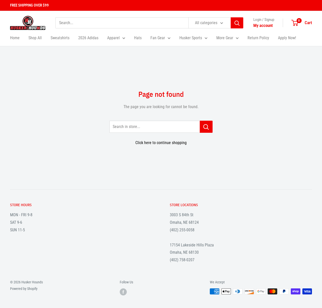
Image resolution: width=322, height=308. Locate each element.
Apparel (113, 37)
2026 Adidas (88, 37)
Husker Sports (190, 37)
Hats (138, 37)
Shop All (35, 37)
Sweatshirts (60, 37)
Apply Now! (287, 37)
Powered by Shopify (23, 289)
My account (263, 25)
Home (15, 37)
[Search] (237, 22)
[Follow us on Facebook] (123, 291)
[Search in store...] (206, 127)
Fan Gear (157, 37)
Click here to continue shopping (161, 142)
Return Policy (258, 37)
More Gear (224, 37)
